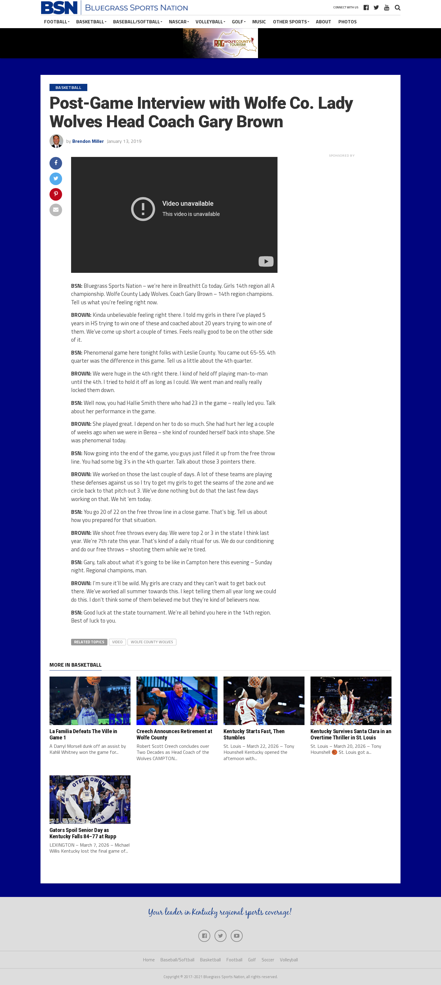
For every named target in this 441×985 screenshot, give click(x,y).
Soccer (268, 959)
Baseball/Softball (136, 21)
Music (259, 21)
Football (55, 21)
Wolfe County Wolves (152, 642)
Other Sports (290, 21)
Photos (347, 21)
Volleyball (209, 21)
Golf (237, 21)
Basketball (90, 21)
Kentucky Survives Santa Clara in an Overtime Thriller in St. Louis (351, 734)
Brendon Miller (88, 141)
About (323, 21)
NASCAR (178, 21)
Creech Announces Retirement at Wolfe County (174, 734)
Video (117, 642)
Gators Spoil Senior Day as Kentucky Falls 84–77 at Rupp (83, 833)
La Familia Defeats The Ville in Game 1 (83, 734)
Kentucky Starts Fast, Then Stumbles (254, 734)
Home (149, 959)
